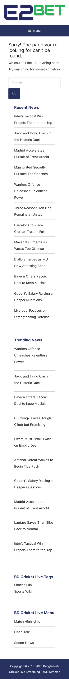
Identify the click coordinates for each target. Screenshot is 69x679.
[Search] (14, 93)
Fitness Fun (23, 585)
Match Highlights (27, 621)
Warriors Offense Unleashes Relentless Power (30, 191)
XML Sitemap (51, 672)
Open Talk (22, 632)
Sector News (24, 643)
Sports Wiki (23, 591)
